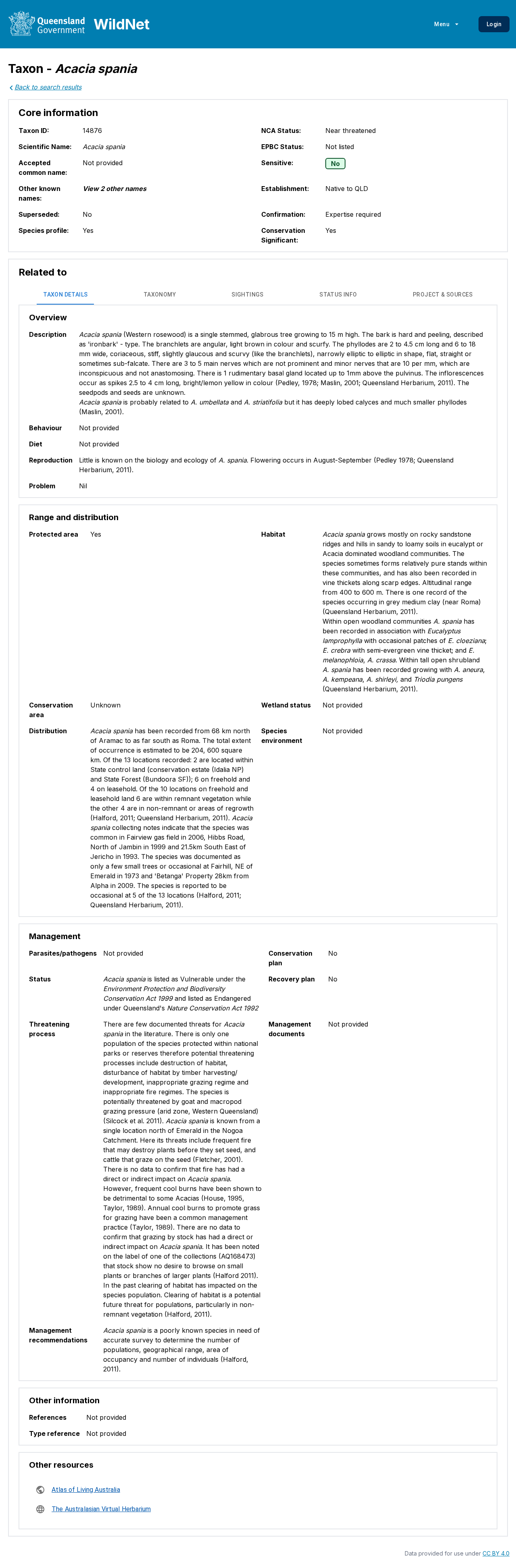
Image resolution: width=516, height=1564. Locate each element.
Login (494, 24)
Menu (441, 24)
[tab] (65, 295)
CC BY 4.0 (496, 1553)
